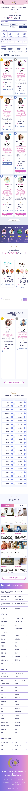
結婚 (2, 715)
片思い (2, 708)
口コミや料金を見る (7, 89)
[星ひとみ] (19, 231)
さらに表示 (14, 220)
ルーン (16, 632)
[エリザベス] (12, 231)
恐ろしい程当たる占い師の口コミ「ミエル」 (14, 772)
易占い (16, 646)
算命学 (16, 653)
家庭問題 (21, 77)
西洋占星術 (17, 656)
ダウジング (17, 625)
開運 (2, 732)
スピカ (7, 266)
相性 (2, 711)
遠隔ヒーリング (4, 660)
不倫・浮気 (19, 73)
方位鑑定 (10, 77)
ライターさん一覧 (19, 599)
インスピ (22, 266)
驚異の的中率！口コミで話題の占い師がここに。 (7, 591)
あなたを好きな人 (19, 673)
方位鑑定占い (18, 41)
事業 (23, 73)
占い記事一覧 (4, 608)
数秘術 (18, 49)
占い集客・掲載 (18, 784)
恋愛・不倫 (3, 516)
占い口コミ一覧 (18, 591)
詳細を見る (7, 284)
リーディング (4, 632)
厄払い (2, 694)
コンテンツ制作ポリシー (21, 596)
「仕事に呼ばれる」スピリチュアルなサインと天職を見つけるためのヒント (20, 553)
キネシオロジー (20, 51)
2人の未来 (17, 147)
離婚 (16, 732)
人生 (16, 742)
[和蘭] (4, 231)
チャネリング (4, 628)
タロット (3, 51)
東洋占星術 (3, 649)
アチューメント (4, 618)
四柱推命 (10, 49)
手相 (16, 642)
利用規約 (23, 782)
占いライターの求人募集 (21, 603)
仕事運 (4, 76)
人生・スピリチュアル (7, 73)
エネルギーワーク (19, 618)
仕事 (16, 549)
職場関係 (17, 718)
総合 (16, 749)
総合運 (5, 115)
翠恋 (20, 144)
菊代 (7, 70)
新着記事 (21, 505)
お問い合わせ (12, 780)
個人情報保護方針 (5, 596)
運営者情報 (17, 608)
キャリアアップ (22, 147)
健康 (6, 76)
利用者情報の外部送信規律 (7, 604)
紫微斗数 (3, 656)
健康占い (4, 41)
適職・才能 (7, 116)
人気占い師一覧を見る (14, 382)
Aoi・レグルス (23, 330)
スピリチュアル (18, 533)
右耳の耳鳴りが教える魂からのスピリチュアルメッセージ (20, 570)
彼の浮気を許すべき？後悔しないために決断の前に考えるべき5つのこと (20, 520)
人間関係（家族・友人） (7, 74)
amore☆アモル (8, 330)
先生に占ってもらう (21, 171)
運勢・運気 (17, 722)
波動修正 (17, 649)
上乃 (7, 108)
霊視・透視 (4, 49)
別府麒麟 (20, 187)
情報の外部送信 (6, 782)
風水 (2, 663)
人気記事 (7, 505)
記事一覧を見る (14, 578)
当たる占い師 (18, 746)
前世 (20, 195)
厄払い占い (11, 41)
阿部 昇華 (20, 108)
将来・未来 (10, 76)
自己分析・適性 (4, 722)
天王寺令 (20, 70)
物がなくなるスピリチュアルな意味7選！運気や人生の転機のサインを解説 (7, 570)
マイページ (3, 599)
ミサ (7, 187)
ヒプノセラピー (18, 628)
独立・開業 (17, 708)
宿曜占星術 (17, 639)
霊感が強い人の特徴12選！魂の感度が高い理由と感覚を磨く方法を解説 (20, 537)
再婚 (16, 687)
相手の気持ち (9, 113)
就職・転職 (7, 195)
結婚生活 (17, 715)
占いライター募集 (10, 784)
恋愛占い (6, 77)
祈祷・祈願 (3, 653)
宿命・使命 (3, 697)
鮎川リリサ (7, 144)
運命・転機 (8, 115)
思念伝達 (3, 642)
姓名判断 (3, 639)
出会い (7, 194)
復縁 (3, 77)
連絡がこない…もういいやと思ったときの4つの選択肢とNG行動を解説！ (7, 520)
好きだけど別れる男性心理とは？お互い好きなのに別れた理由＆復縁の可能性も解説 (7, 537)
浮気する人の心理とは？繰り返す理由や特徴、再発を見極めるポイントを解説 (6, 553)
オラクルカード (11, 51)
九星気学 (3, 635)
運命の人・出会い (5, 725)
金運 (16, 729)
